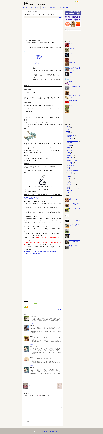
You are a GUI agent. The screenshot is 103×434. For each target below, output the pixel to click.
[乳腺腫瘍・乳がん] (26, 319)
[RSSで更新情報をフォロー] (78, 1)
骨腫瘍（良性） (39, 56)
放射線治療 (37, 63)
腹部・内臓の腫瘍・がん (35, 346)
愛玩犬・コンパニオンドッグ (73, 188)
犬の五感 (69, 136)
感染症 (68, 143)
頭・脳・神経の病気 (71, 165)
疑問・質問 (68, 192)
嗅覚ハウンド (70, 182)
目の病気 (69, 147)
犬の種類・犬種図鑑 (69, 172)
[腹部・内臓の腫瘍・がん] (26, 349)
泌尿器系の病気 (70, 157)
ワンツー (71, 213)
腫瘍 (60, 17)
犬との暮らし (68, 132)
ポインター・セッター (71, 184)
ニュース (67, 131)
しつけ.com (25, 7)
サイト (25, 416)
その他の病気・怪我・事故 (72, 170)
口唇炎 (70, 72)
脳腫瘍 (31, 357)
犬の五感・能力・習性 (70, 135)
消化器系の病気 (70, 155)
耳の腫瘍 (32, 336)
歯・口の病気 (70, 150)
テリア (68, 176)
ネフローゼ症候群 (72, 109)
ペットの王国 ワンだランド (72, 141)
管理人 (59, 309)
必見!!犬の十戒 (52, 7)
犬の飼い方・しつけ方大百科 (34, 7)
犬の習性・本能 (70, 138)
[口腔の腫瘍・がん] (26, 328)
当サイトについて (45, 7)
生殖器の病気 (70, 158)
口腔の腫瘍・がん (33, 325)
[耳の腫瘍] (26, 339)
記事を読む (31, 323)
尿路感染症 (71, 53)
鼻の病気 (69, 148)
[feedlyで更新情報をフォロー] (76, 1)
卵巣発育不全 (71, 48)
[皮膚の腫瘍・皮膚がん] (26, 370)
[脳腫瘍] (26, 360)
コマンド (69, 127)
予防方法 (35, 64)
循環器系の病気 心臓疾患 (72, 160)
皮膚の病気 (69, 145)
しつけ (67, 126)
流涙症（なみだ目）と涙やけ (74, 76)
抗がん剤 (36, 62)
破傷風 (70, 81)
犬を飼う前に (70, 133)
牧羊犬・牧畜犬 (70, 173)
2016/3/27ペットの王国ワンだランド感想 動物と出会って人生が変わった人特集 (75, 69)
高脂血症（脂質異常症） (74, 100)
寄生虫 (68, 168)
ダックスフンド (70, 178)
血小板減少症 (71, 43)
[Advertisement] (42, 26)
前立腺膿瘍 (71, 105)
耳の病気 (69, 152)
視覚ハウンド (70, 190)
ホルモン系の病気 (70, 163)
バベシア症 (71, 91)
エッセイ (67, 129)
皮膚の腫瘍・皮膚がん (34, 367)
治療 (35, 61)
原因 (35, 60)
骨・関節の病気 (70, 162)
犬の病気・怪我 (69, 142)
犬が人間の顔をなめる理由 (74, 234)
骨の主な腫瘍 (37, 55)
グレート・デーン (72, 229)
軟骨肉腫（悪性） (39, 58)
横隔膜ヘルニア (72, 62)
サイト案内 (59, 7)
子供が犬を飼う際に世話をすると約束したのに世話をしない (74, 220)
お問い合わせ (65, 7)
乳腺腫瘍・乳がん (33, 316)
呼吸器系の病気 (70, 153)
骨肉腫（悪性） (39, 57)
